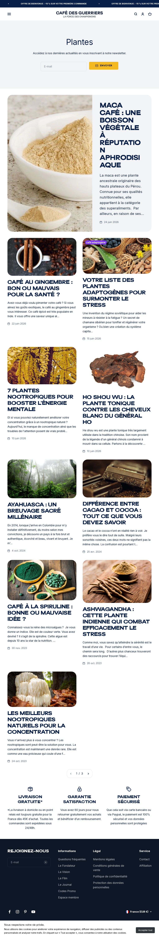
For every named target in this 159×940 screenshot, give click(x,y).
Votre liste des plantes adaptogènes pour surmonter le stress (114, 293)
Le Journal (65, 884)
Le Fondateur (66, 865)
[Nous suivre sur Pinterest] (25, 912)
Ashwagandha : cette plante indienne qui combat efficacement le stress (116, 622)
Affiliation (145, 865)
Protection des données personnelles (108, 885)
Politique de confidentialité (110, 876)
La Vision (64, 872)
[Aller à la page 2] (88, 774)
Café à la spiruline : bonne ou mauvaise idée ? (40, 613)
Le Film (62, 878)
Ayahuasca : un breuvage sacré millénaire (34, 511)
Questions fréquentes (72, 859)
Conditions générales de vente (108, 868)
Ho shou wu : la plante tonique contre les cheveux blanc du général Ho (116, 410)
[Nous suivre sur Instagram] (17, 912)
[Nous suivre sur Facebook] (9, 912)
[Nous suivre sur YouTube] (33, 912)
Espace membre (68, 897)
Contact (144, 859)
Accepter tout (145, 930)
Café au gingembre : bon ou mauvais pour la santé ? (40, 289)
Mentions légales (104, 859)
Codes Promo (67, 891)
